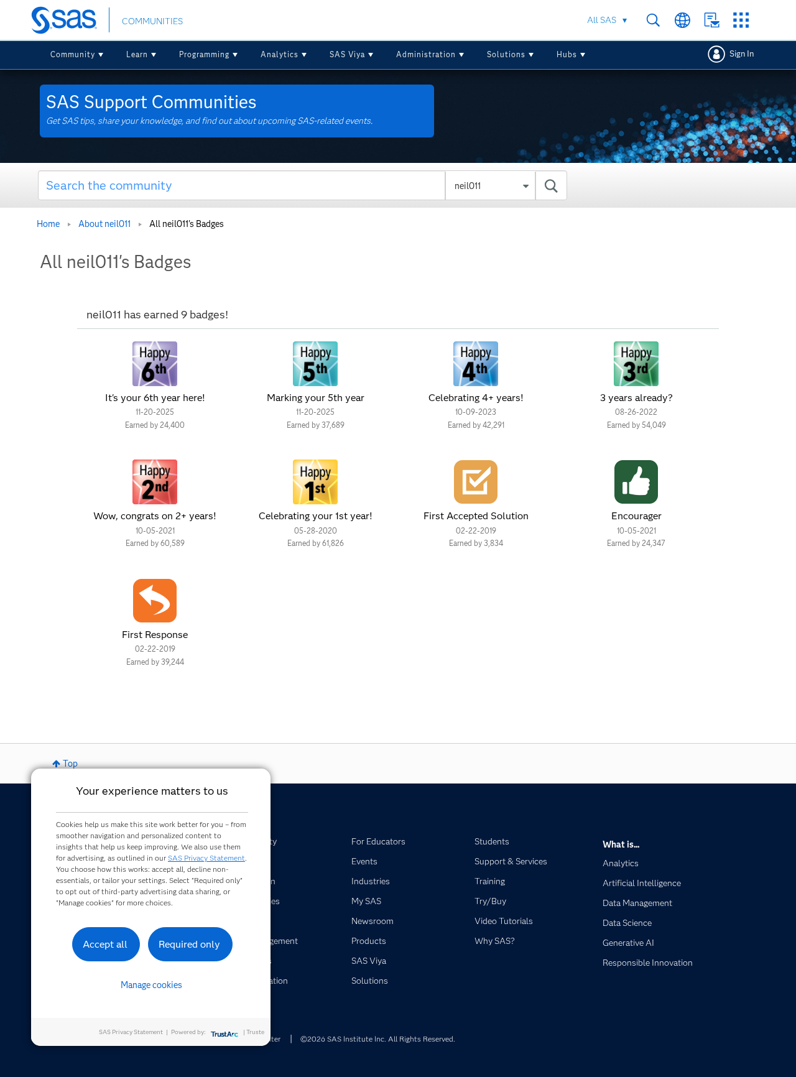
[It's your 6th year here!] (154, 363)
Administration (426, 54)
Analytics (279, 54)
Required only (189, 944)
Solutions (506, 54)
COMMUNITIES (152, 21)
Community (72, 54)
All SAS (601, 19)
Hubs (567, 54)
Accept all (105, 944)
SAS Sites (741, 20)
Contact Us (712, 20)
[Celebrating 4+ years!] (475, 363)
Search (653, 20)
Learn (137, 54)
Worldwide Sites (682, 20)
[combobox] (302, 185)
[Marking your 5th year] (315, 363)
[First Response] (154, 600)
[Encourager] (636, 482)
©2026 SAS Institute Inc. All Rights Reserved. (377, 1038)
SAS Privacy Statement (206, 857)
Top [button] (70, 763)
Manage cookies (151, 985)
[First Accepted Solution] (475, 482)
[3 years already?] (636, 363)
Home (48, 223)
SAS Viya (347, 54)
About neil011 (104, 223)
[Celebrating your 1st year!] (315, 482)
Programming (204, 54)
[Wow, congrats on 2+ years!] (154, 482)
